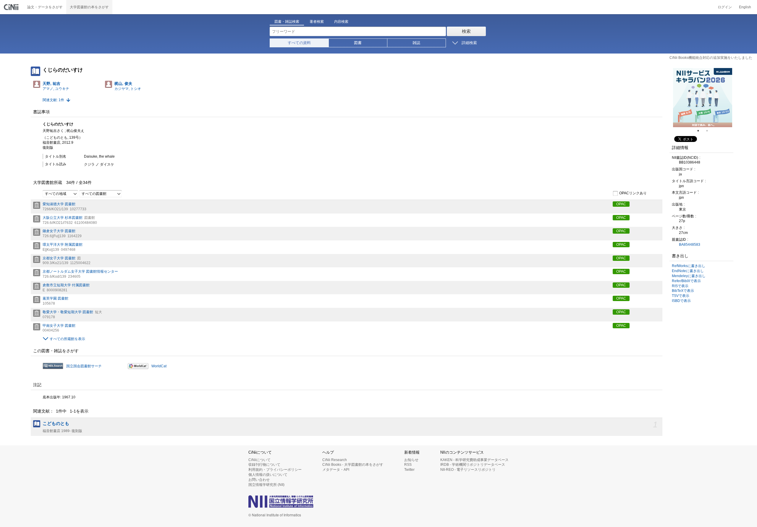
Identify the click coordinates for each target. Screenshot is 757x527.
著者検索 (317, 22)
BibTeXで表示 (683, 291)
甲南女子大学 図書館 (59, 326)
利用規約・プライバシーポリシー (275, 470)
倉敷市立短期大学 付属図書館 (66, 285)
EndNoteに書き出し (688, 271)
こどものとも (56, 423)
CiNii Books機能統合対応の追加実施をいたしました (710, 58)
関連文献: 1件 (53, 100)
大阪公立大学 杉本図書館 (63, 218)
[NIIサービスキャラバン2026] (702, 97)
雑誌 (416, 43)
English (745, 7)
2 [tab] (709, 131)
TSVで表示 (680, 296)
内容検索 (341, 22)
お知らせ (411, 460)
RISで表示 (680, 286)
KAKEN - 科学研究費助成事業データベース (474, 460)
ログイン (725, 7)
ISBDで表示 (681, 301)
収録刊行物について (264, 465)
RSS (408, 465)
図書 (358, 43)
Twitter (409, 470)
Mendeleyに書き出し (689, 276)
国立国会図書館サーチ (84, 366)
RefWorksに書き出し (688, 266)
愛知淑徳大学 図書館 (59, 204)
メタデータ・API (335, 470)
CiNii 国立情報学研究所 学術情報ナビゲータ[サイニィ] (12, 7)
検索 (466, 31)
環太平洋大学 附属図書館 (63, 245)
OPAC (621, 204)
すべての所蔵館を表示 (67, 339)
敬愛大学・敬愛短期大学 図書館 (68, 312)
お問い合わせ (259, 480)
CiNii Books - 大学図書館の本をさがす (352, 465)
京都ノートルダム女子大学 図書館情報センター (80, 271)
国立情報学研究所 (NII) (266, 485)
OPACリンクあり (633, 193)
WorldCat (158, 366)
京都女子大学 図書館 (59, 258)
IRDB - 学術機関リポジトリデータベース (472, 465)
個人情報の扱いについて (267, 475)
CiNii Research (334, 460)
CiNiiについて (259, 460)
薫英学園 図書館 (55, 298)
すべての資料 (299, 43)
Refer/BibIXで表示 (686, 281)
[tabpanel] (703, 97)
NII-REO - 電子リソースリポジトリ (468, 470)
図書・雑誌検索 (286, 22)
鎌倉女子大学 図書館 (59, 231)
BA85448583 (689, 245)
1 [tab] (700, 131)
